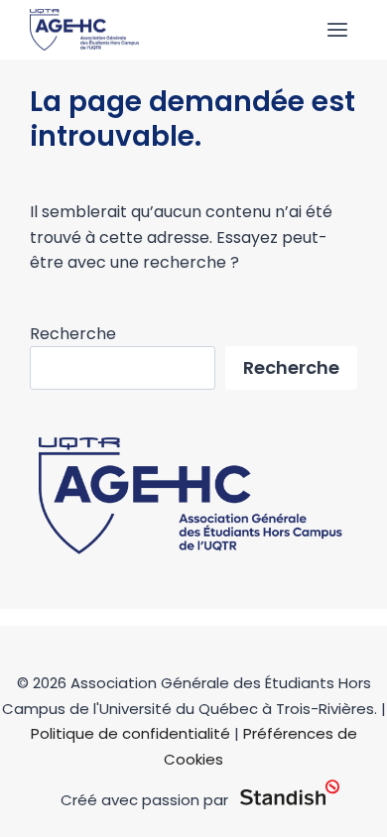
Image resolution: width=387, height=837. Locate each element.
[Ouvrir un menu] (337, 29)
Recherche (73, 333)
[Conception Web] (289, 793)
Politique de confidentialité (130, 733)
